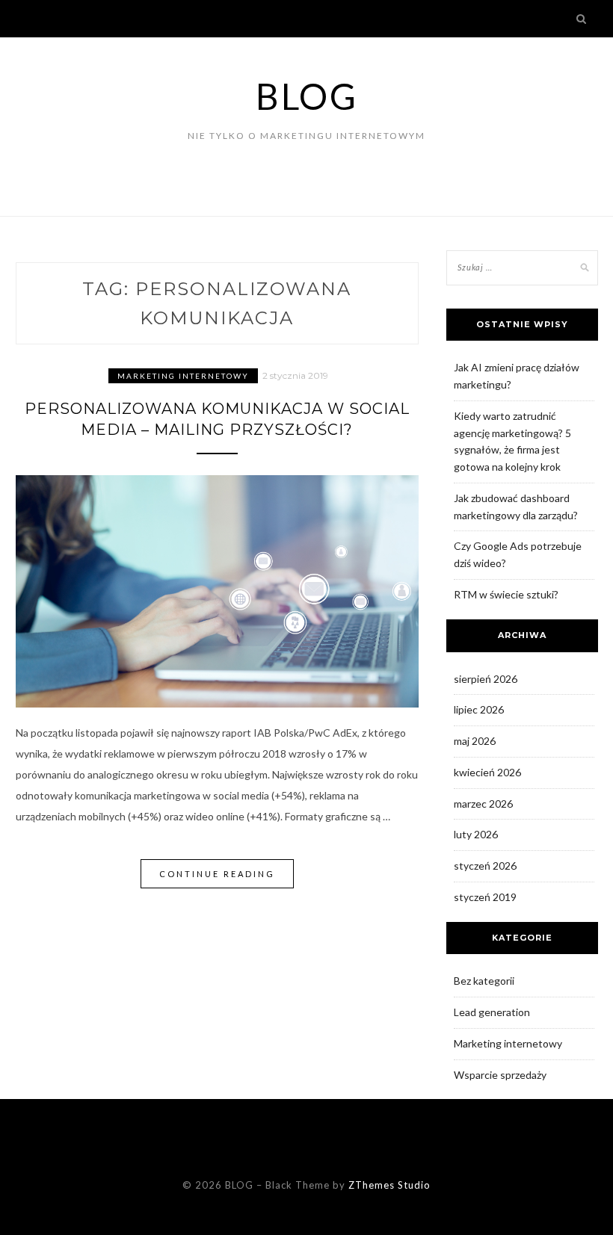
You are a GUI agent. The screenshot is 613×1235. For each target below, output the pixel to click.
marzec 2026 (483, 803)
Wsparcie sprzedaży (500, 1074)
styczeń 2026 (485, 865)
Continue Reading (217, 874)
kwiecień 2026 (487, 772)
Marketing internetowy (183, 375)
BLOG (306, 96)
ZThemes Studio (389, 1185)
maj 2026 (475, 740)
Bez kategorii (484, 980)
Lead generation (492, 1012)
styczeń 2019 (485, 897)
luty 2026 (476, 834)
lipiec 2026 (479, 709)
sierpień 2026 (485, 678)
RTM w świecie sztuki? (506, 594)
